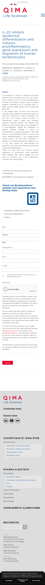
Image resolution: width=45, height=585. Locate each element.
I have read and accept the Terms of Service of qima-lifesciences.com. (21, 275)
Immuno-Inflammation (11, 490)
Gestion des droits (11, 331)
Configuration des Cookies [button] (22, 580)
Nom (4, 242)
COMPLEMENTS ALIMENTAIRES (21, 508)
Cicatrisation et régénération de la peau (21, 480)
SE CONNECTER (22, 2)
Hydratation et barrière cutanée (18, 446)
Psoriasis (9, 486)
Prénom (5, 235)
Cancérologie (8, 494)
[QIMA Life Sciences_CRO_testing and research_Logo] (15, 16)
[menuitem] (42, 15)
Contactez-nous (12, 409)
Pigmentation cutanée (14, 452)
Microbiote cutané (13, 455)
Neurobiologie (8, 497)
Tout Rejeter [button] (8, 580)
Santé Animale (8, 501)
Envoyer (7, 363)
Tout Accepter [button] (36, 580)
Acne (8, 483)
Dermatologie (8, 473)
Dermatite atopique (13, 477)
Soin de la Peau (9, 442)
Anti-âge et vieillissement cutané (18, 449)
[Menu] (42, 15)
